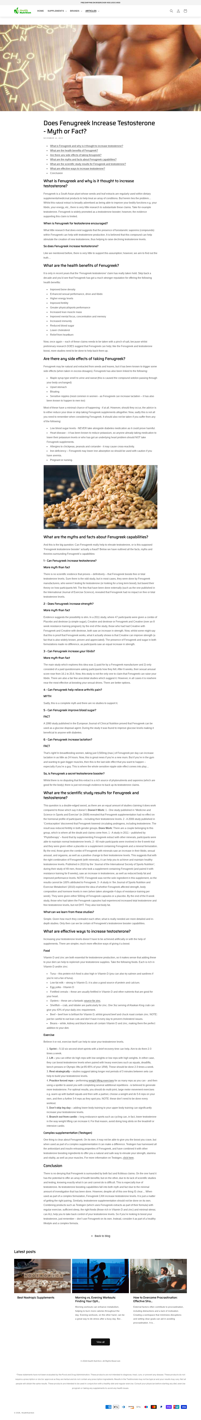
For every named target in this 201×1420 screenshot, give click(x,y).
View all (100, 1342)
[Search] (171, 11)
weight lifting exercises (101, 1080)
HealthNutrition (28, 1413)
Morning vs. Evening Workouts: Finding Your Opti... (95, 1299)
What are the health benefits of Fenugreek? (74, 150)
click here (128, 1157)
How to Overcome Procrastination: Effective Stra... (155, 1299)
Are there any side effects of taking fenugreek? (75, 155)
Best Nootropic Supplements (35, 1297)
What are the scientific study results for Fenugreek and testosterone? (88, 164)
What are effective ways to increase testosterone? (77, 168)
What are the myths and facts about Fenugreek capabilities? (83, 159)
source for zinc (92, 1000)
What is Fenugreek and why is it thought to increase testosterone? (86, 146)
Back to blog (102, 1236)
